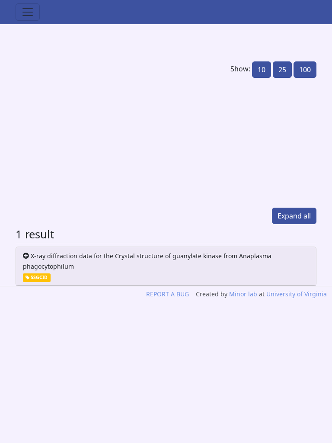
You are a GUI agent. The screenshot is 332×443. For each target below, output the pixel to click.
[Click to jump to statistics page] (88, 143)
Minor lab (243, 294)
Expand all (294, 216)
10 (261, 69)
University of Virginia (296, 294)
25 (282, 69)
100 (305, 69)
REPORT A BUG (167, 294)
